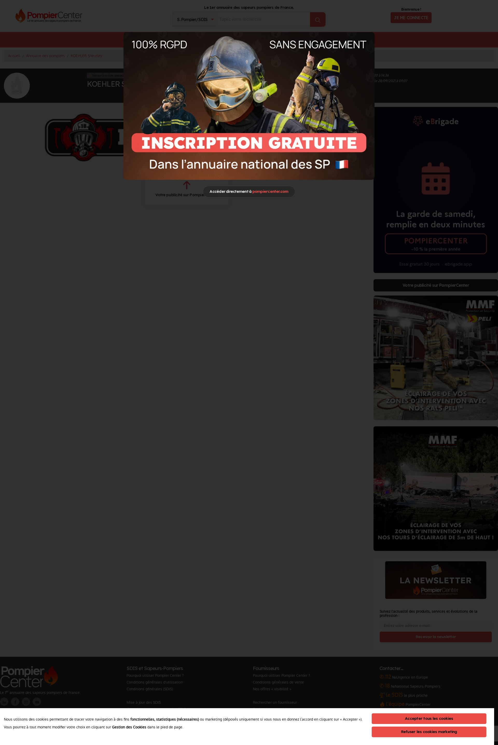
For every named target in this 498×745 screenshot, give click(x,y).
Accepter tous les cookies (429, 718)
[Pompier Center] (249, 105)
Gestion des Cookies (129, 727)
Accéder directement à (249, 191)
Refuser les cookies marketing (429, 731)
